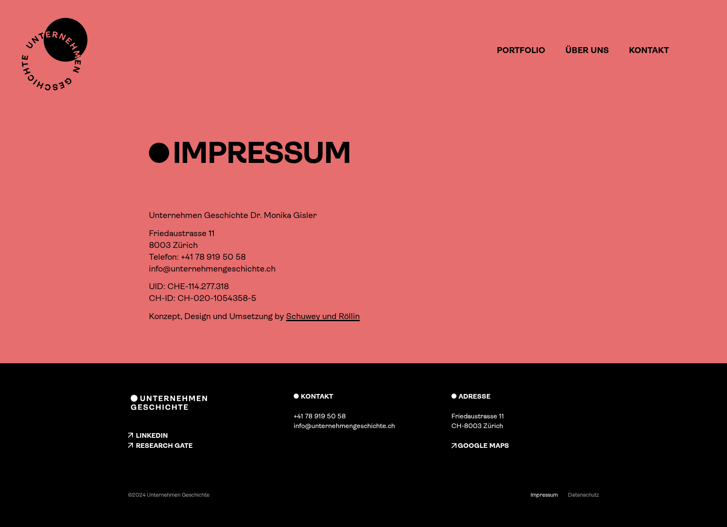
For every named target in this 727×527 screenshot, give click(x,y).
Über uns (587, 50)
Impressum (544, 495)
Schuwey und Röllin (323, 316)
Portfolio (521, 50)
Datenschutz (583, 495)
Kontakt (649, 50)
